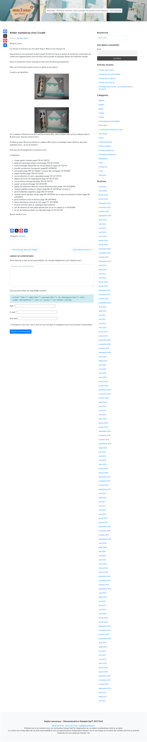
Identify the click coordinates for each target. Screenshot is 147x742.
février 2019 (103, 423)
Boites (101, 109)
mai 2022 (102, 274)
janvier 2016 (103, 572)
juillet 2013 (103, 697)
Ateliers (22, 236)
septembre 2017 (105, 489)
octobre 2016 (104, 535)
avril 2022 (102, 278)
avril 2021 (102, 323)
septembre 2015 (105, 589)
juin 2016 (102, 551)
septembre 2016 (105, 539)
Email (99, 49)
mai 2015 (102, 605)
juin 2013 (102, 701)
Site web (13, 318)
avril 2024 (102, 187)
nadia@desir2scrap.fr (87, 726)
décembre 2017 (105, 477)
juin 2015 (102, 601)
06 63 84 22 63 (58, 726)
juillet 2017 (103, 498)
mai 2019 (102, 410)
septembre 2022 (105, 261)
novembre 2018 (105, 435)
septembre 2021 (105, 303)
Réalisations (103, 158)
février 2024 (103, 195)
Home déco (103, 125)
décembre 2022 (105, 249)
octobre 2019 (104, 398)
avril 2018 (102, 460)
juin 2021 (102, 315)
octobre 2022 (104, 257)
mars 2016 (103, 564)
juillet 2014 (103, 647)
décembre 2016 (105, 527)
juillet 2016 (103, 547)
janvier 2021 (103, 336)
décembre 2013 (105, 676)
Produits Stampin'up (106, 150)
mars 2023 (103, 236)
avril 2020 (102, 373)
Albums (101, 100)
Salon (101, 163)
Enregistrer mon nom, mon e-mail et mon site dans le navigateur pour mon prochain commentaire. (52, 325)
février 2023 (103, 240)
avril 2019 (102, 415)
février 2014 (103, 668)
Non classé (103, 134)
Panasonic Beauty (105, 142)
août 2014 (102, 643)
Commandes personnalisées (109, 121)
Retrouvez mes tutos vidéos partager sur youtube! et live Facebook (82, 11)
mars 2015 (103, 614)
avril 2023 (102, 232)
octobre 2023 (104, 211)
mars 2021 (103, 327)
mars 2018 (103, 464)
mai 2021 (102, 319)
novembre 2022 (105, 253)
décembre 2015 (105, 576)
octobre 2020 (104, 348)
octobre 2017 (104, 485)
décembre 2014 (105, 626)
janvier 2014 (103, 672)
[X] (5, 36)
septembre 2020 (105, 352)
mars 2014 (103, 663)
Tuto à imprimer (115, 11)
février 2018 (103, 469)
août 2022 (102, 265)
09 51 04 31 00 (71, 726)
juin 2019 (102, 406)
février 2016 (103, 568)
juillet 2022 (103, 270)
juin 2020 (102, 365)
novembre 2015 (105, 580)
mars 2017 (103, 514)
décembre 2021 (105, 290)
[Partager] (5, 45)
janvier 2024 (103, 199)
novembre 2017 (104, 481)
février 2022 (103, 282)
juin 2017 (102, 502)
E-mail (13, 312)
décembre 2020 (105, 340)
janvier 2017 (103, 522)
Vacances (102, 175)
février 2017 (103, 518)
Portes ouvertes (105, 146)
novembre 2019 (105, 394)
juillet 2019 (103, 402)
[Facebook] (5, 31)
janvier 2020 (103, 386)
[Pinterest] (5, 40)
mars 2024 (103, 191)
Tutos (101, 171)
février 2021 (103, 332)
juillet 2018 (103, 448)
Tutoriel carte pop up (106, 82)
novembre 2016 (105, 531)
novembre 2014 (105, 630)
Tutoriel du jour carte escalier (109, 74)
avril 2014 (102, 659)
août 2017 (102, 493)
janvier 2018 (103, 473)
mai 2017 (102, 506)
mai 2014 (102, 655)
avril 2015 (102, 609)
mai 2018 (102, 456)
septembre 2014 (105, 638)
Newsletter (51, 11)
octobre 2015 (104, 585)
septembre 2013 (105, 688)
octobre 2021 (104, 299)
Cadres (101, 113)
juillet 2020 (103, 361)
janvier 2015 (103, 622)
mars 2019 (103, 419)
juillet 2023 (103, 220)
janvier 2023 (103, 245)
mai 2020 (102, 369)
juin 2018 (102, 452)
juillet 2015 (103, 597)
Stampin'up (103, 167)
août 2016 (102, 543)
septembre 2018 (105, 444)
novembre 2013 (105, 680)
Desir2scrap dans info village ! (25, 250)
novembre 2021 (104, 294)
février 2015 (103, 618)
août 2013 (102, 692)
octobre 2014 (104, 634)
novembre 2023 (105, 207)
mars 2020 (103, 377)
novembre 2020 (105, 344)
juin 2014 (102, 651)
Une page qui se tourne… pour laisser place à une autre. (116, 88)
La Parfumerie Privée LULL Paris (111, 130)
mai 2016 (102, 556)
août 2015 (102, 593)
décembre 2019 (105, 390)
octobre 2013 (104, 684)
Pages (101, 138)
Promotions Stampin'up (107, 154)
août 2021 (102, 307)
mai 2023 (102, 228)
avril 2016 (102, 560)
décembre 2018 (105, 431)
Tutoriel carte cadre (106, 70)
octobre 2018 (104, 439)
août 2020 (102, 357)
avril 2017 (102, 510)
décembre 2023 (105, 203)
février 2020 (103, 381)
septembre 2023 (105, 216)
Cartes (101, 117)
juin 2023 (102, 224)
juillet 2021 (103, 311)
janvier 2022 (103, 286)
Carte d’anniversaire (81, 250)
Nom (12, 306)
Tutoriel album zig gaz (107, 78)
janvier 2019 (103, 427)
